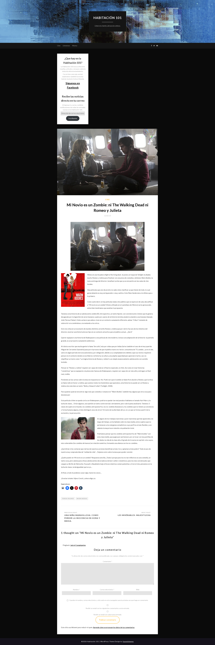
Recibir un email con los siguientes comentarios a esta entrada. (107, 608)
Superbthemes (128, 641)
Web (137, 590)
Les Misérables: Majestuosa (134, 515)
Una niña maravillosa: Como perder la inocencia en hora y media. (82, 518)
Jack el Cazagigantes (78, 545)
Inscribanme (72, 118)
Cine (58, 46)
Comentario (107, 561)
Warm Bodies (82, 498)
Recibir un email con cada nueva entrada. (108, 615)
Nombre (76, 590)
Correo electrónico (107, 590)
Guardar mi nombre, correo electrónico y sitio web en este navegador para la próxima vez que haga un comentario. (108, 600)
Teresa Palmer (68, 498)
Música (74, 46)
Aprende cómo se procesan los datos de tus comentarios (113, 627)
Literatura (66, 46)
